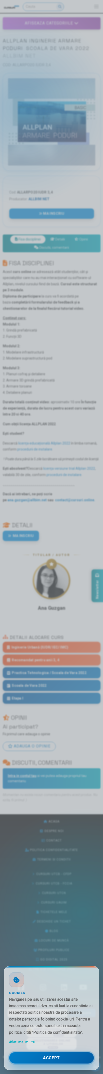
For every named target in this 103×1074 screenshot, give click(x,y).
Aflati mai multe (22, 1042)
